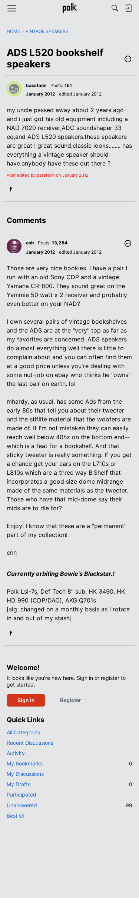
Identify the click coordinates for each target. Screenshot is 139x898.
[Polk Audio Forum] (69, 8)
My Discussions (25, 774)
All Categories (23, 732)
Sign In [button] (26, 700)
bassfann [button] (36, 85)
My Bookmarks (69, 763)
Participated (21, 794)
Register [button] (70, 700)
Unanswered (69, 805)
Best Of (16, 815)
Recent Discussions (30, 743)
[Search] (115, 8)
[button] (127, 59)
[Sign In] (128, 8)
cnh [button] (30, 243)
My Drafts (69, 784)
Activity (16, 753)
